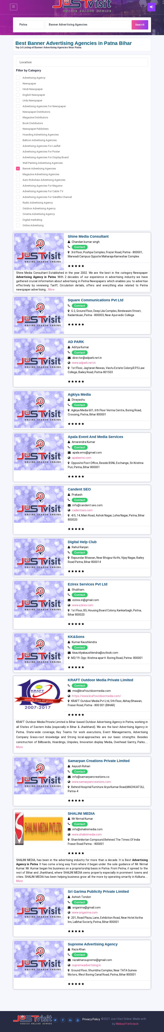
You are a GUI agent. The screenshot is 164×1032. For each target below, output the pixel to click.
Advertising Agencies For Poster (41, 151)
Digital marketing (32, 219)
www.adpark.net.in (84, 362)
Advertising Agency (34, 77)
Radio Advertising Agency (38, 202)
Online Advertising (33, 225)
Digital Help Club (82, 542)
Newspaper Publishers (36, 128)
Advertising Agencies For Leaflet (41, 145)
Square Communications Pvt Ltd (95, 300)
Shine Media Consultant (88, 236)
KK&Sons (76, 637)
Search (139, 24)
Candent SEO (79, 489)
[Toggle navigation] (13, 7)
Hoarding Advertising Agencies (41, 134)
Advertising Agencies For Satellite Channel (47, 197)
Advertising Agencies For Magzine (42, 185)
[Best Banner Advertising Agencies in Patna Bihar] (39, 251)
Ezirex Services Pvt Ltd (87, 584)
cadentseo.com (82, 510)
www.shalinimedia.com (87, 834)
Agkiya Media (79, 394)
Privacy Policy (91, 1019)
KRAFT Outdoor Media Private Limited (100, 680)
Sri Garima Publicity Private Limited (98, 892)
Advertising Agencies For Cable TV (43, 191)
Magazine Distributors (35, 117)
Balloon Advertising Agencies (40, 140)
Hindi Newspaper (33, 89)
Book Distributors (33, 123)
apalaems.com (81, 457)
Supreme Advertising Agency (93, 944)
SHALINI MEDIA (81, 814)
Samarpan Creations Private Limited (99, 761)
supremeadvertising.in (86, 965)
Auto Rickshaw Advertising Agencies (44, 179)
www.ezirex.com (82, 605)
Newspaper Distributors (36, 111)
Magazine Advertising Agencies (41, 174)
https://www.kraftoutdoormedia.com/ (96, 696)
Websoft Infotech (127, 1023)
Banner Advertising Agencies (39, 168)
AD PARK (76, 342)
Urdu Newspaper (32, 100)
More (51, 289)
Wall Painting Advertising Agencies (43, 162)
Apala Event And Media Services (95, 437)
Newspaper (29, 83)
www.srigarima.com (85, 912)
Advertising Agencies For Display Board (46, 157)
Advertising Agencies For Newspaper (44, 106)
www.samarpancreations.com (91, 781)
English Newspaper (34, 94)
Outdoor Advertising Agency (39, 208)
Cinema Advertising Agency (39, 214)
